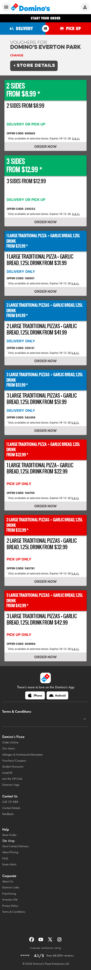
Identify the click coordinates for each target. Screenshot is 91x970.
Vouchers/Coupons (14, 760)
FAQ (5, 858)
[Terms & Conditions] (85, 719)
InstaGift (7, 773)
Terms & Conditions (13, 912)
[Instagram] (59, 941)
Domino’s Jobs (10, 887)
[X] (50, 941)
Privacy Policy (10, 906)
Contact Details (11, 808)
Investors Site (10, 899)
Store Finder (9, 835)
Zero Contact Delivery (15, 846)
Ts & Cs (76, 138)
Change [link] (16, 55)
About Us (7, 881)
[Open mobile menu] (6, 7)
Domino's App (10, 785)
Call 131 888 (10, 802)
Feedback (8, 814)
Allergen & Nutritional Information (22, 754)
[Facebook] (32, 941)
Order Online (10, 742)
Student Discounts (12, 766)
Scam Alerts (9, 864)
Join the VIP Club (12, 779)
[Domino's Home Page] (30, 7)
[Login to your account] (84, 7)
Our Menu (8, 748)
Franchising (9, 893)
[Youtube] (41, 941)
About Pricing (10, 852)
